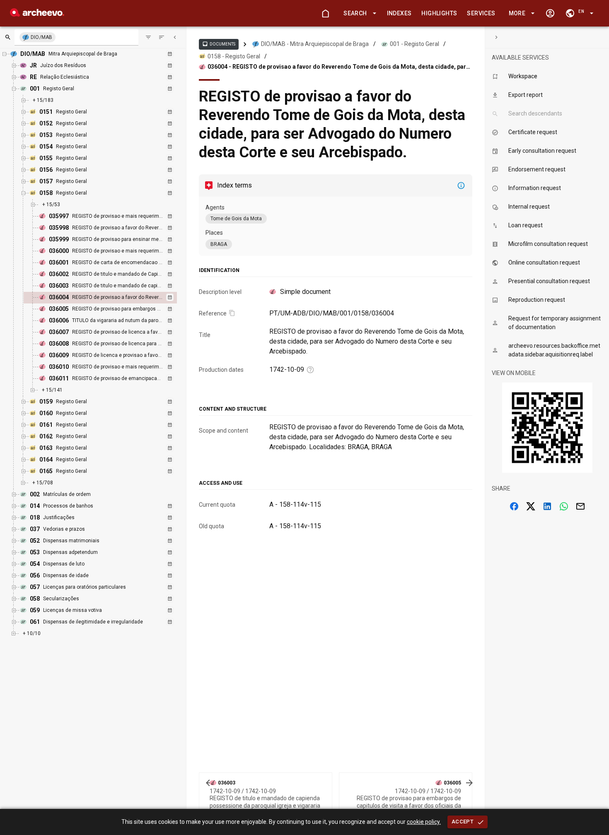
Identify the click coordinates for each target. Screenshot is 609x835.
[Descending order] (161, 37)
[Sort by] (148, 37)
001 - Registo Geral (414, 44)
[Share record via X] (530, 506)
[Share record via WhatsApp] (564, 506)
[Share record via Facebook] (514, 506)
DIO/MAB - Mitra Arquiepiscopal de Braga (315, 44)
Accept (463, 821)
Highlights (439, 13)
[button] (358, 13)
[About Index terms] (461, 185)
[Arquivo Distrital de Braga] (37, 14)
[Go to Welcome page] (325, 13)
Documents (218, 44)
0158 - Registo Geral (234, 56)
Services (481, 13)
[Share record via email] (580, 506)
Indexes (399, 13)
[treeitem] (109, 297)
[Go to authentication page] (550, 13)
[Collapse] (174, 37)
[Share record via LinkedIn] (547, 506)
